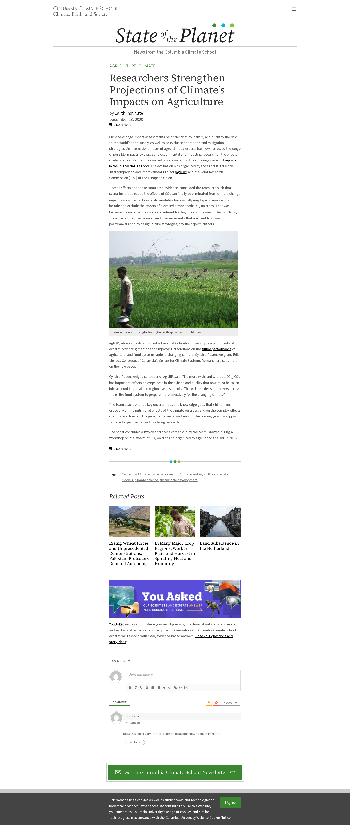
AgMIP (181, 172)
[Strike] (147, 687)
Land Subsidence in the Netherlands (219, 546)
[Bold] (130, 687)
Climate (147, 66)
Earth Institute (129, 113)
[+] (186, 687)
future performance (216, 349)
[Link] (175, 687)
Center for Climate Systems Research (150, 474)
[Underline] (141, 687)
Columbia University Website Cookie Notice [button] (198, 817)
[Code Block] (170, 687)
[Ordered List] (153, 687)
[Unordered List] (158, 687)
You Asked (116, 624)
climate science (146, 480)
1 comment (122, 124)
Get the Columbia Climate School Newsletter (175, 772)
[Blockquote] (164, 687)
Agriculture (122, 66)
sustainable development (179, 480)
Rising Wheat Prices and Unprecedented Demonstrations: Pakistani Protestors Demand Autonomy (129, 553)
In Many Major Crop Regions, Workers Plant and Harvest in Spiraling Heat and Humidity (175, 553)
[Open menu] (294, 8)
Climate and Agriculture (197, 474)
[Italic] (136, 687)
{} (180, 687)
